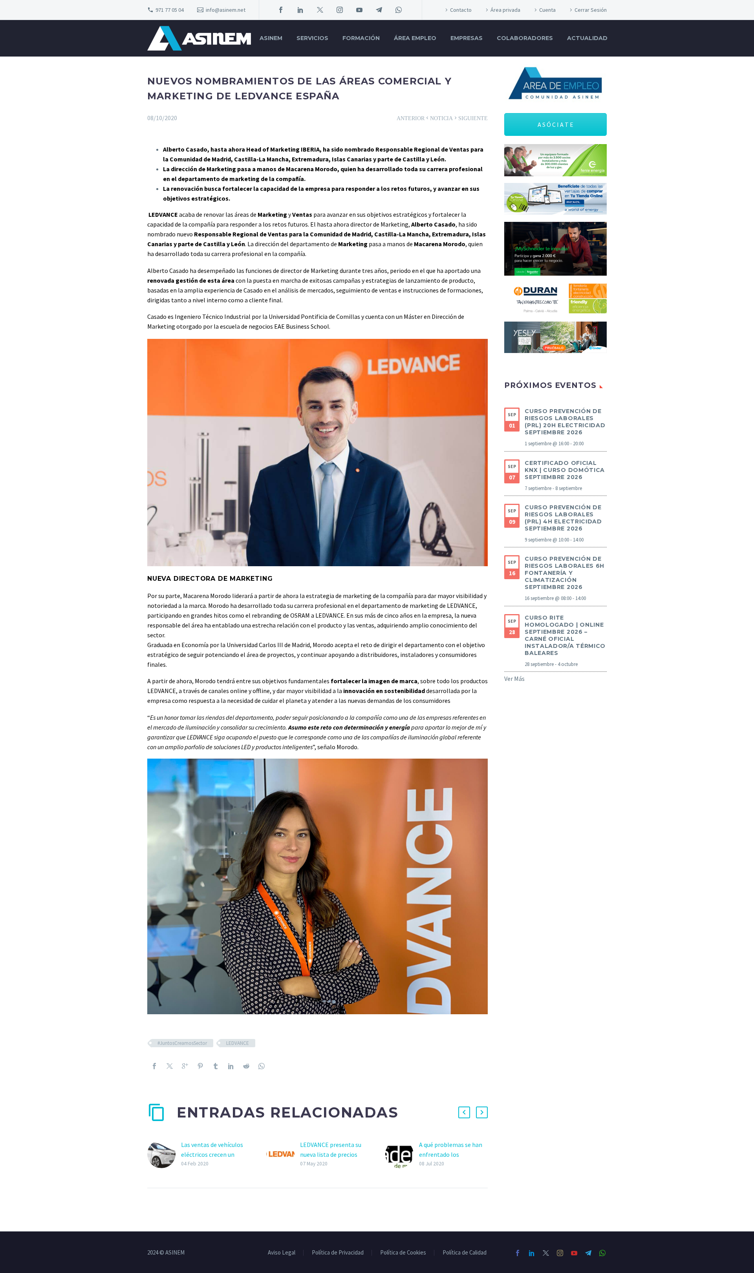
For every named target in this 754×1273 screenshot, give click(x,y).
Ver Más (514, 678)
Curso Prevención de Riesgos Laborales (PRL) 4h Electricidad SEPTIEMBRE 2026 (563, 518)
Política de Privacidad (338, 1253)
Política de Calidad (465, 1253)
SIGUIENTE (470, 118)
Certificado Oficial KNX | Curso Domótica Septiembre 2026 (565, 470)
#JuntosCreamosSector (182, 1043)
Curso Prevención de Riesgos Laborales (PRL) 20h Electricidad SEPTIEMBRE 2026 (565, 422)
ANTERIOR (413, 118)
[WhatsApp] (398, 10)
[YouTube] (359, 10)
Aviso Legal (281, 1253)
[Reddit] (246, 1066)
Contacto (461, 9)
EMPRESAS (466, 38)
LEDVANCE (237, 1043)
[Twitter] (320, 10)
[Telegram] (379, 10)
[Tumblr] (215, 1066)
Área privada (505, 9)
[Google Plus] (185, 1066)
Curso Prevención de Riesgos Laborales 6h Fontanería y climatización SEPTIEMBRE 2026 (564, 573)
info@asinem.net (225, 9)
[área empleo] (555, 84)
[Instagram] (340, 10)
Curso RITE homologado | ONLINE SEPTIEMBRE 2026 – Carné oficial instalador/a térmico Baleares (565, 635)
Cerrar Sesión (591, 9)
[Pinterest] (200, 1066)
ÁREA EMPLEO (415, 38)
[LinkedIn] (300, 10)
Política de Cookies (403, 1253)
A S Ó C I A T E (555, 124)
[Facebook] (281, 10)
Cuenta (547, 9)
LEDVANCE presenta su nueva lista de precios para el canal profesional (333, 1154)
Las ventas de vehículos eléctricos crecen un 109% (212, 1154)
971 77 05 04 (170, 9)
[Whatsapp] (261, 1066)
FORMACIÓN (361, 38)
